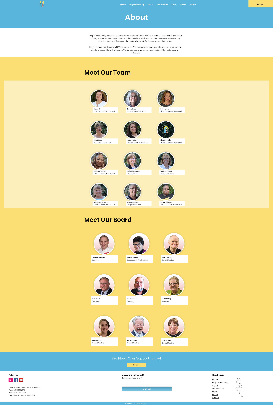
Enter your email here (131, 378)
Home (215, 379)
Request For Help (220, 382)
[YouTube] (21, 380)
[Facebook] (16, 380)
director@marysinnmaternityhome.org (27, 387)
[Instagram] (11, 380)
